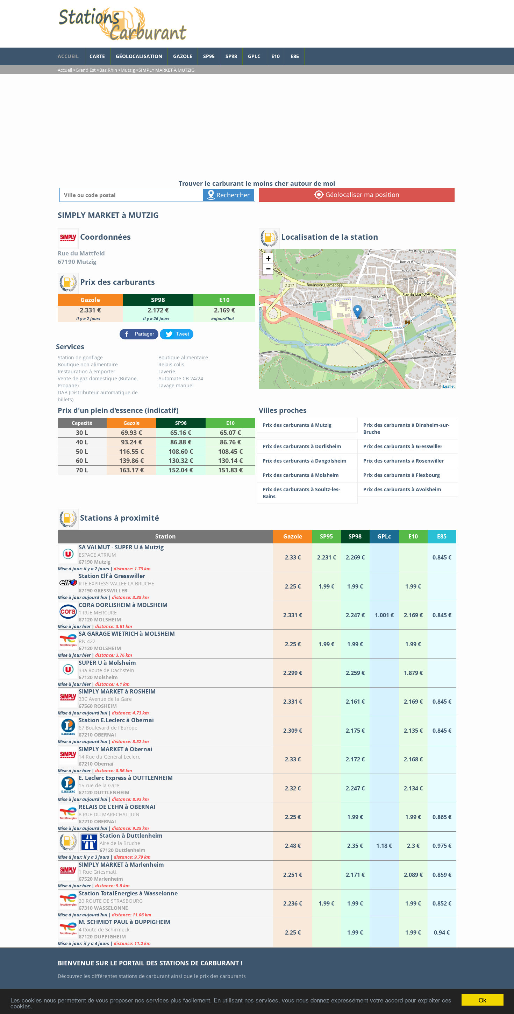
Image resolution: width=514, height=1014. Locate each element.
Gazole (182, 56)
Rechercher (232, 195)
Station (165, 536)
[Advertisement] (257, 127)
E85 (295, 56)
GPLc (254, 56)
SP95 (209, 56)
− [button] (268, 269)
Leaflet (449, 386)
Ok (482, 999)
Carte (97, 56)
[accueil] (122, 24)
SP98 (231, 56)
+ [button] (268, 258)
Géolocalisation (139, 56)
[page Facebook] (310, 53)
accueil (68, 56)
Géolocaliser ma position (361, 194)
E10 (275, 56)
